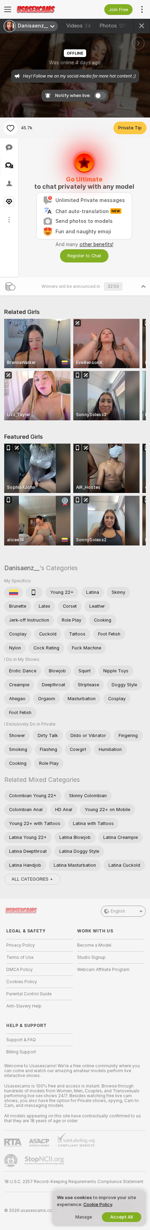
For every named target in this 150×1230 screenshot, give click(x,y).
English (118, 911)
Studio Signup (91, 957)
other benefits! (96, 244)
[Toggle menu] (7, 9)
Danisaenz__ (21, 568)
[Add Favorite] (10, 128)
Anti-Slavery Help (24, 1006)
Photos (112, 26)
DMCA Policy (19, 969)
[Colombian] (13, 592)
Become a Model (94, 945)
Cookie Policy (97, 1204)
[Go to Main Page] (45, 9)
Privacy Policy (20, 945)
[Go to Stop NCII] (45, 1160)
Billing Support (21, 1052)
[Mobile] (34, 592)
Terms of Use (19, 957)
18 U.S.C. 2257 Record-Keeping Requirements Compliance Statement (73, 1181)
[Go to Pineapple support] (11, 1160)
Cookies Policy (21, 981)
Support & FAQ (21, 1039)
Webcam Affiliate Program (103, 969)
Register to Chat (84, 255)
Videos (78, 26)
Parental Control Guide (29, 994)
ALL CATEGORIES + (32, 879)
